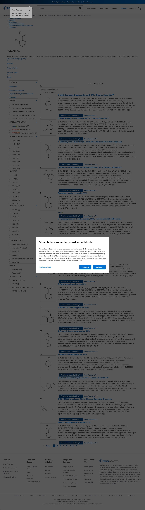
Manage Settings (45, 267)
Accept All (99, 267)
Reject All (85, 267)
